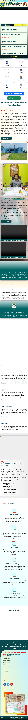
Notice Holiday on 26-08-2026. (9, 29)
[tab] (7, 25)
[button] (27, 8)
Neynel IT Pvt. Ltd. (18, 718)
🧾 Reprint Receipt (14, 98)
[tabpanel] (14, 41)
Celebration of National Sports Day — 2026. (12, 53)
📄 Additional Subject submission (14, 93)
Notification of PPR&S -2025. (9, 41)
